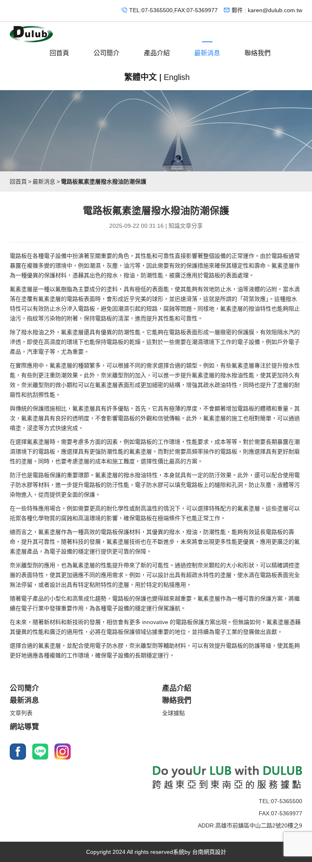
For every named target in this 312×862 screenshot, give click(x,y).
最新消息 (207, 53)
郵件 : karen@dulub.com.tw (267, 10)
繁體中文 (140, 77)
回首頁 (59, 53)
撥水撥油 (32, 332)
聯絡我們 (258, 53)
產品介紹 (157, 53)
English (177, 77)
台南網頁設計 (209, 852)
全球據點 (173, 713)
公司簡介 (106, 53)
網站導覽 (24, 727)
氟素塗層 (282, 265)
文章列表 (21, 713)
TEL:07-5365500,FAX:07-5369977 (173, 10)
